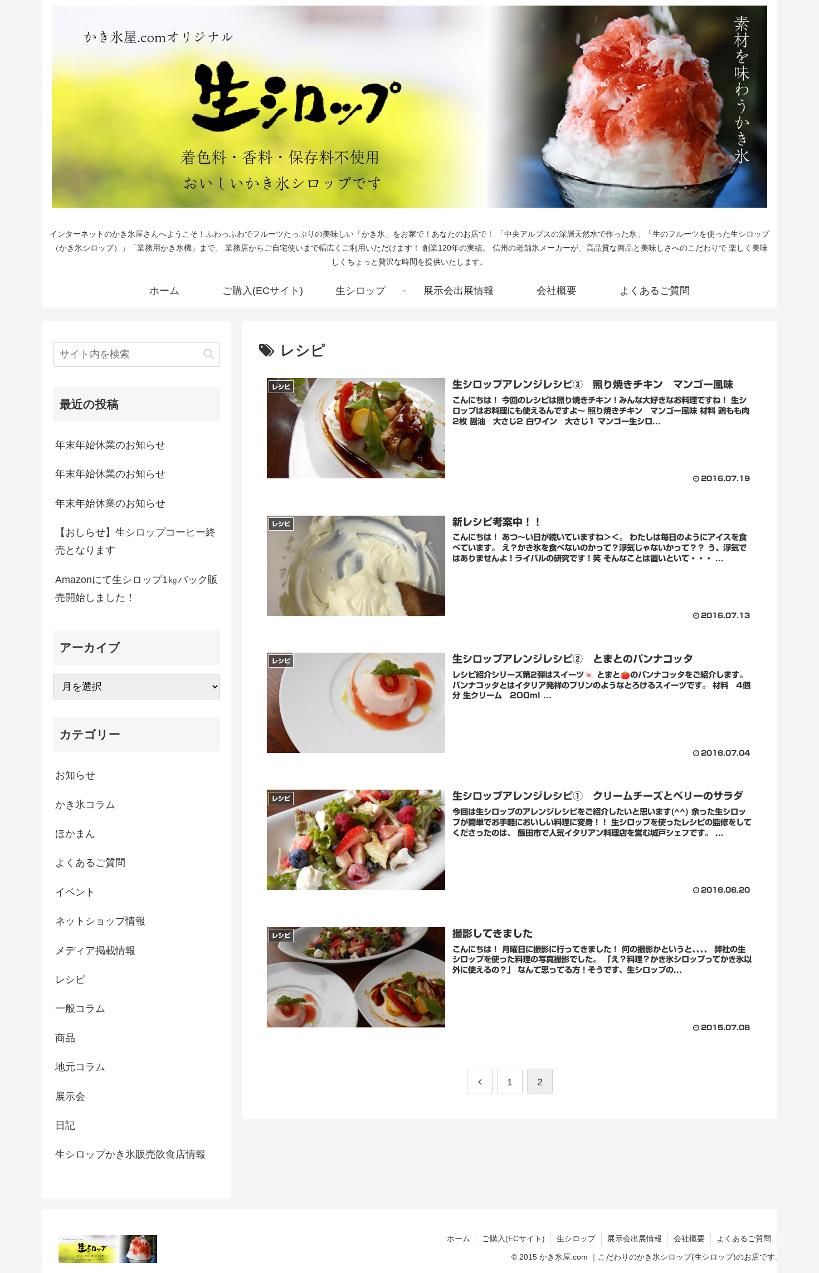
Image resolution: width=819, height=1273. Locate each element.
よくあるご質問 (90, 862)
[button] (208, 353)
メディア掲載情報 (95, 950)
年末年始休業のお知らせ (110, 445)
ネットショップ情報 (100, 921)
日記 (65, 1125)
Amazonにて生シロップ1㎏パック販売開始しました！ (136, 588)
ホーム (458, 1238)
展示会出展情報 (634, 1238)
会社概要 (689, 1238)
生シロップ (576, 1238)
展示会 (70, 1096)
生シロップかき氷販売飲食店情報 (130, 1154)
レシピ (70, 979)
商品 (65, 1038)
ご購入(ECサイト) (513, 1238)
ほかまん (75, 833)
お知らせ (75, 775)
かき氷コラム (85, 804)
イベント (75, 892)
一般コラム (80, 1008)
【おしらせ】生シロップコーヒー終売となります (135, 541)
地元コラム (80, 1067)
